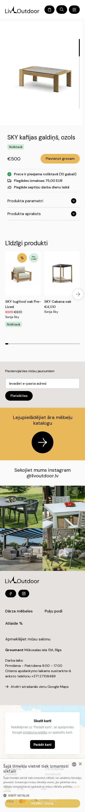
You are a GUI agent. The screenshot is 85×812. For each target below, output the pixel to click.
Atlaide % (14, 623)
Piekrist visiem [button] (42, 803)
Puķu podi (53, 611)
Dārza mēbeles (19, 611)
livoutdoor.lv (45, 476)
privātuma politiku (35, 732)
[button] (42, 795)
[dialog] (42, 785)
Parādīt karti (42, 744)
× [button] (80, 764)
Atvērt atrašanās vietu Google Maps (40, 686)
